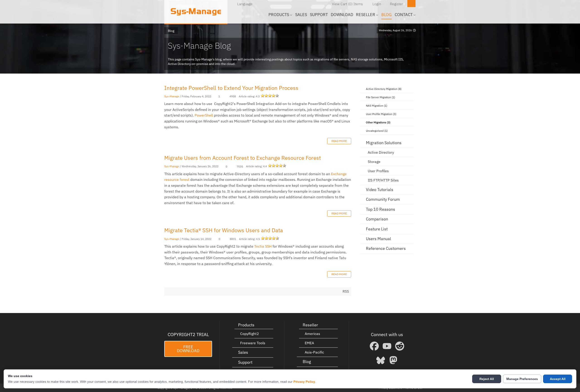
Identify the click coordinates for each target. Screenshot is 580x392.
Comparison (377, 219)
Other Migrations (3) (378, 122)
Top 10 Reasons (380, 209)
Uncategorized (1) (377, 130)
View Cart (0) (342, 4)
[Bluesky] (380, 360)
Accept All (558, 379)
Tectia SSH (263, 246)
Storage (374, 161)
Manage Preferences (522, 379)
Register (396, 4)
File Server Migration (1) (380, 97)
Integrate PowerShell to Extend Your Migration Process (231, 87)
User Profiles (378, 171)
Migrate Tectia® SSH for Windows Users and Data (223, 230)
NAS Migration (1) (376, 105)
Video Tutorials (379, 189)
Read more (339, 141)
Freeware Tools (252, 343)
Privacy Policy (304, 381)
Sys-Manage (171, 96)
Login (376, 4)
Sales (301, 14)
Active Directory (381, 152)
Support (319, 14)
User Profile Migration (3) (381, 114)
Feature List (377, 229)
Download (342, 14)
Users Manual (378, 238)
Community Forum (383, 199)
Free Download (188, 349)
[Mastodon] (393, 360)
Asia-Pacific (314, 352)
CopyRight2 (249, 333)
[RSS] (408, 88)
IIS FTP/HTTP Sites (383, 180)
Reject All (486, 379)
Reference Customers (386, 248)
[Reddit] (399, 346)
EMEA (309, 343)
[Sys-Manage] (195, 11)
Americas (312, 333)
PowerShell (204, 115)
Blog (386, 14)
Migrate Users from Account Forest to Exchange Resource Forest (242, 157)
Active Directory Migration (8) (383, 89)
